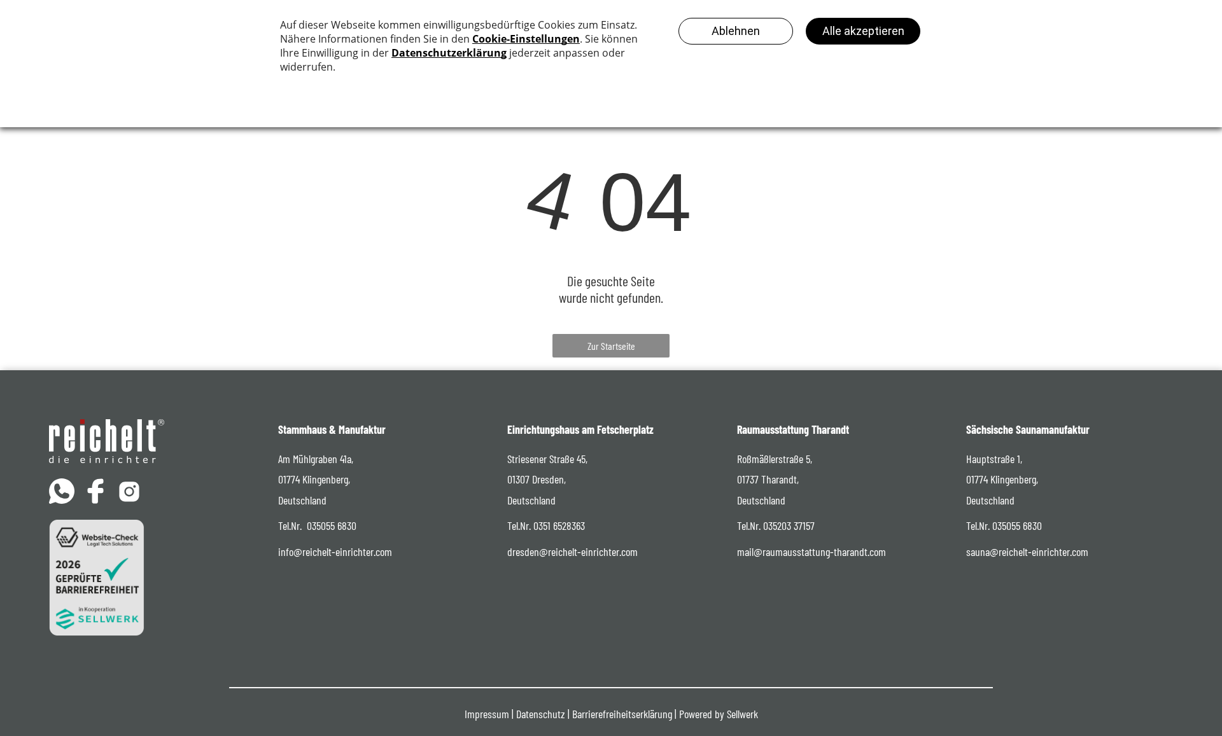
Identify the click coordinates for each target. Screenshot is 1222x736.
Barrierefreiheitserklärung (622, 714)
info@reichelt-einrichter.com (335, 552)
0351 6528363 (559, 525)
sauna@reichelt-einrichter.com (1027, 552)
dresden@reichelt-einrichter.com (572, 552)
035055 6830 (331, 525)
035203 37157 (789, 525)
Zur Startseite (611, 346)
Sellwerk (742, 714)
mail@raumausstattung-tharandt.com (811, 552)
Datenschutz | (543, 714)
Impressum (487, 714)
